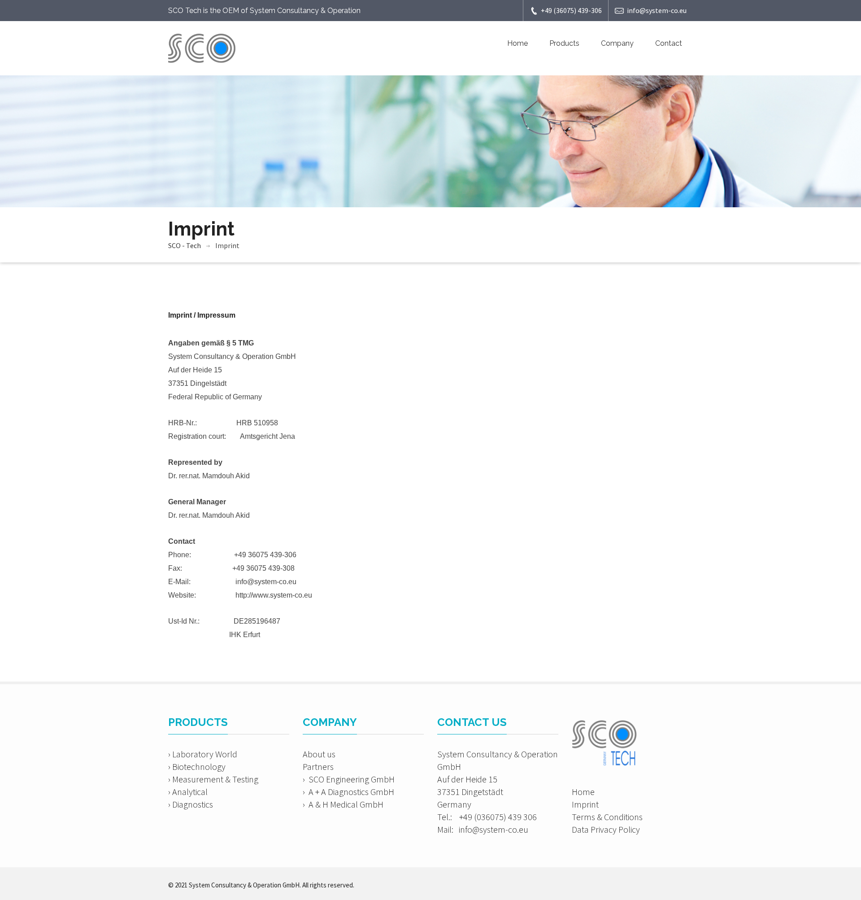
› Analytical (188, 791)
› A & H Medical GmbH (343, 804)
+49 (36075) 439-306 (571, 10)
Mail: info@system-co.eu (482, 829)
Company (617, 43)
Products (564, 43)
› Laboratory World (202, 754)
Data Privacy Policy (606, 829)
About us (319, 754)
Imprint (585, 804)
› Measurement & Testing (213, 779)
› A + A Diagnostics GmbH (348, 791)
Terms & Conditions (607, 816)
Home (517, 43)
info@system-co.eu (657, 10)
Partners (318, 766)
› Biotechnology (197, 766)
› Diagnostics (190, 804)
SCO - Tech (184, 245)
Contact (668, 43)
